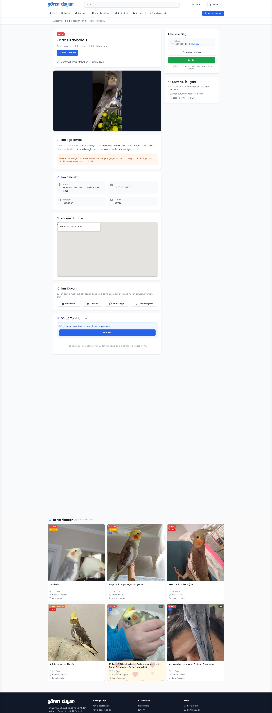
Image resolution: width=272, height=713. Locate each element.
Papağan (82, 13)
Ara (193, 60)
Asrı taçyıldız (65, 46)
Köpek (67, 13)
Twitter (94, 303)
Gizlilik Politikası (191, 705)
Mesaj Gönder (193, 52)
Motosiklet (123, 13)
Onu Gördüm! (69, 52)
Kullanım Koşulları (192, 709)
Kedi (54, 13)
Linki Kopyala (146, 303)
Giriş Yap (107, 332)
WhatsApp (118, 303)
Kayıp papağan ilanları (76, 20)
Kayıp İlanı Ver (215, 13)
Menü (198, 4)
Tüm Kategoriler (160, 13)
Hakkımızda (143, 705)
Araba (139, 13)
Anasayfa (57, 20)
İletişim (141, 709)
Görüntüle (195, 44)
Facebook (70, 303)
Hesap (216, 4)
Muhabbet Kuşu (102, 13)
